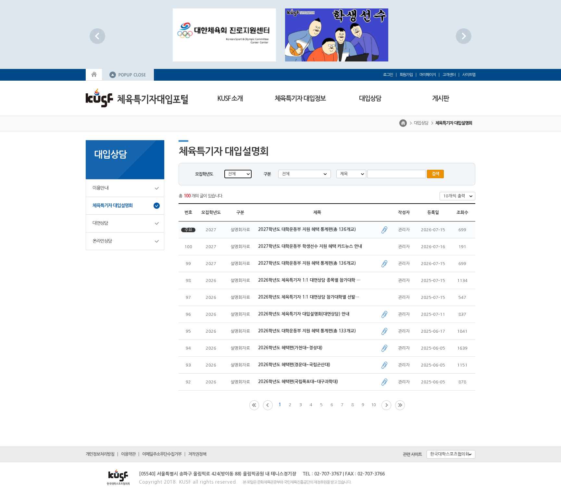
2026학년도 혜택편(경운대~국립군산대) (294, 365)
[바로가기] (224, 34)
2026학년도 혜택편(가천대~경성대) (290, 348)
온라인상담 (102, 241)
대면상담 (100, 223)
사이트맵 (468, 75)
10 (373, 405)
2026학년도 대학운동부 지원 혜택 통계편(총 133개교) (307, 331)
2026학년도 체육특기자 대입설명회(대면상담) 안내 (304, 314)
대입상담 (370, 98)
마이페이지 (427, 75)
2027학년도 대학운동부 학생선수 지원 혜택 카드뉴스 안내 (310, 246)
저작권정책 (197, 454)
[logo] (137, 97)
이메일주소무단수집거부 (161, 454)
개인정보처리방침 (100, 454)
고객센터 (449, 75)
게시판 (440, 98)
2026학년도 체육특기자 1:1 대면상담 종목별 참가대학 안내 (310, 280)
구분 (267, 174)
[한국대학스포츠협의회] (109, 475)
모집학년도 (204, 174)
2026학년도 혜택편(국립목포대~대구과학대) (298, 382)
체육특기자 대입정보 (300, 98)
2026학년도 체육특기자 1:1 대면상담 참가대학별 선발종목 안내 (310, 297)
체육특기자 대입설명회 (112, 205)
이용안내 (100, 188)
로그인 (388, 75)
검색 (435, 174)
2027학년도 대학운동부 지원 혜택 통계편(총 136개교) (307, 229)
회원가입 (406, 75)
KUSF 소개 (230, 98)
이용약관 (128, 454)
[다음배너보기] (463, 36)
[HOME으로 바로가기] (94, 74)
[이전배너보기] (97, 36)
